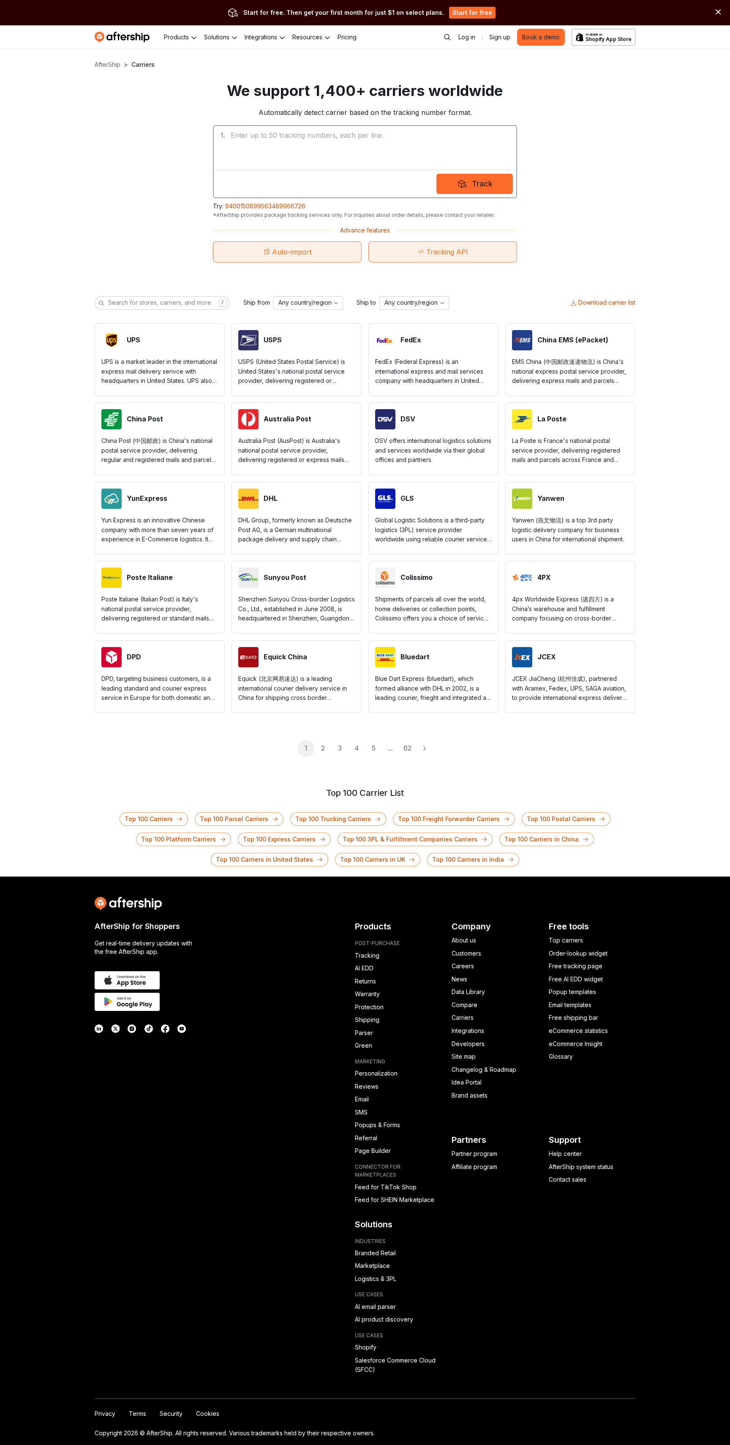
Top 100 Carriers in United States (264, 859)
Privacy (105, 1413)
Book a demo (541, 37)
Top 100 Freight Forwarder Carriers (449, 818)
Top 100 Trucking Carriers (333, 818)
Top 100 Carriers (149, 818)
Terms (137, 1413)
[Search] (447, 37)
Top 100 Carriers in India (468, 859)
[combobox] (308, 303)
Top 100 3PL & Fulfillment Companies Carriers (410, 839)
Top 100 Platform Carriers (178, 839)
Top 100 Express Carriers (279, 839)
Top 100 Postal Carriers (561, 818)
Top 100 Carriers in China (541, 839)
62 (407, 748)
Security (171, 1413)
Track (482, 183)
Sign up (499, 37)
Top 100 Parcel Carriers (234, 818)
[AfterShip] (124, 37)
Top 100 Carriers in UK (372, 859)
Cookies (207, 1413)
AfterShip (107, 64)
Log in (466, 37)
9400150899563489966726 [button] (265, 206)
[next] (424, 748)
